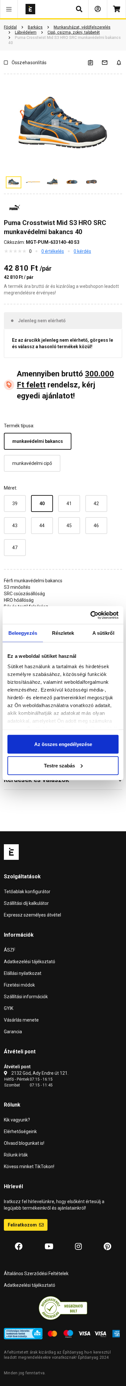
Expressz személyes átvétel (32, 915)
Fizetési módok (19, 985)
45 (69, 525)
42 (96, 503)
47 (14, 547)
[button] (9, 9)
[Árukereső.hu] (63, 1307)
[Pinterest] (107, 1246)
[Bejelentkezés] (97, 9)
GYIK (8, 1008)
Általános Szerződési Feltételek (36, 1273)
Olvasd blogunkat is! (24, 1143)
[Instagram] (78, 1246)
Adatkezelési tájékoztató (29, 961)
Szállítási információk (26, 996)
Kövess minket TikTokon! (29, 1166)
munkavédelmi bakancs (37, 441)
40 (42, 503)
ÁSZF (9, 950)
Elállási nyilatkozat (22, 973)
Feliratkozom (23, 1224)
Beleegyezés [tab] (22, 633)
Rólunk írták (16, 1154)
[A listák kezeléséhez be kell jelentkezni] (94, 62)
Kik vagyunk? (17, 1119)
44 (42, 525)
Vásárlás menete (21, 1020)
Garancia (13, 1031)
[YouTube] (49, 1246)
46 (96, 525)
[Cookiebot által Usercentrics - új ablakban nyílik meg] (91, 615)
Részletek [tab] (63, 633)
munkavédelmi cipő (32, 463)
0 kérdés (82, 251)
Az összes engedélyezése (63, 744)
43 (14, 525)
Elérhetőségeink (20, 1131)
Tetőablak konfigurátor (27, 891)
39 (14, 503)
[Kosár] (116, 9)
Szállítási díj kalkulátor (26, 903)
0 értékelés (52, 251)
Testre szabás (59, 765)
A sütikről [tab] (103, 633)
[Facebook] (19, 1246)
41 (69, 503)
